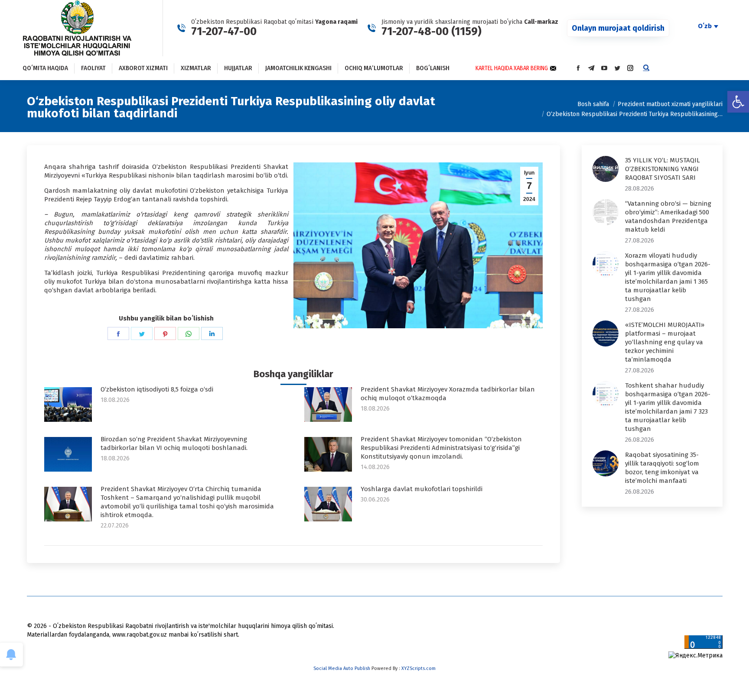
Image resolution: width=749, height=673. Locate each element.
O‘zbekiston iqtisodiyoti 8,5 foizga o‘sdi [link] (157, 389)
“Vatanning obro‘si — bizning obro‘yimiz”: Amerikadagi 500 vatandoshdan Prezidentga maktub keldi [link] (668, 216)
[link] (738, 102)
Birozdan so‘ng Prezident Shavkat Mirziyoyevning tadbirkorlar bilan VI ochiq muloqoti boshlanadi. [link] (174, 443)
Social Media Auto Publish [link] (341, 668)
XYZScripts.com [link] (418, 668)
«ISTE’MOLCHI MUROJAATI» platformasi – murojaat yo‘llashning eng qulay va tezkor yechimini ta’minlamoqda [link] (664, 342)
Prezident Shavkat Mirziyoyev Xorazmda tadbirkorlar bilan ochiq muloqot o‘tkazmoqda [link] (448, 393)
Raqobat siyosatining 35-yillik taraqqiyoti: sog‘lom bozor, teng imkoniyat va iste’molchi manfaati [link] (662, 468)
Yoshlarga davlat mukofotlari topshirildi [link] (421, 489)
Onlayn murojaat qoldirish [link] (618, 28)
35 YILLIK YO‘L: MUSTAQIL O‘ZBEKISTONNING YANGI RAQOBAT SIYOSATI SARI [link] (662, 168)
